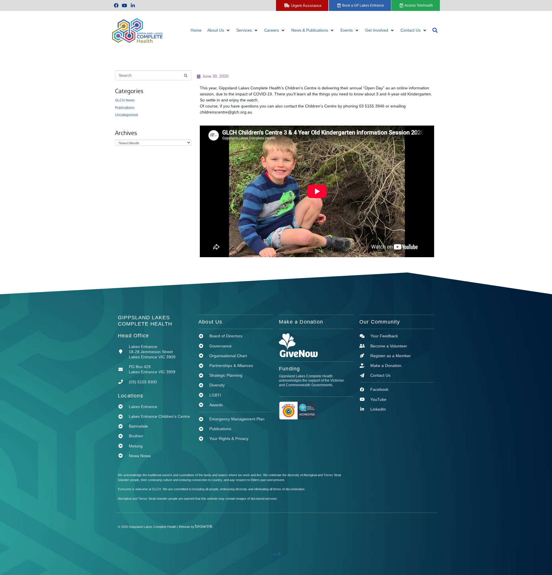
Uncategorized (126, 115)
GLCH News (125, 100)
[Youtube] (124, 5)
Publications (124, 108)
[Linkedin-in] (133, 5)
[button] (218, 30)
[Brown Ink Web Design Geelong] (206, 526)
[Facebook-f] (116, 5)
